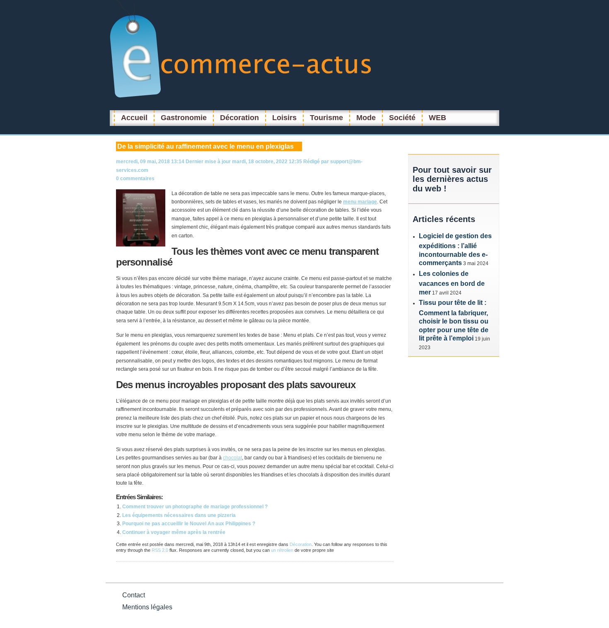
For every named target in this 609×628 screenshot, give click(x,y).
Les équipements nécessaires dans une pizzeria (179, 515)
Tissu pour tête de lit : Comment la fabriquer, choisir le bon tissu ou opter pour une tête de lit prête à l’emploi (453, 320)
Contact (133, 595)
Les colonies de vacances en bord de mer (452, 283)
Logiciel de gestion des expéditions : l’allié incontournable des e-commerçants (455, 249)
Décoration (301, 544)
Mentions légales (147, 607)
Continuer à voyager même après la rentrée (173, 532)
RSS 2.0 (160, 550)
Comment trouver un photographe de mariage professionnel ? (195, 507)
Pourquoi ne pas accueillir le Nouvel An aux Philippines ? (188, 524)
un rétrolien (282, 550)
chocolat (232, 458)
